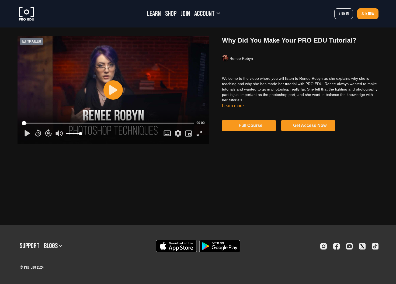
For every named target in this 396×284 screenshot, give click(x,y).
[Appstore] (176, 246)
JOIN (185, 14)
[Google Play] (220, 246)
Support (30, 246)
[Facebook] (336, 246)
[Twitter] (362, 246)
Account (205, 14)
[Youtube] (349, 246)
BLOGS (51, 246)
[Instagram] (323, 246)
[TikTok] (375, 246)
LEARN (154, 14)
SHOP (170, 14)
